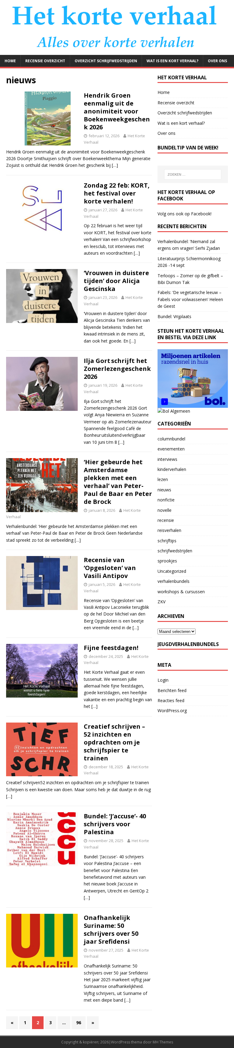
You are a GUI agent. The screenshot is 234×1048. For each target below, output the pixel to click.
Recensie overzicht (45, 60)
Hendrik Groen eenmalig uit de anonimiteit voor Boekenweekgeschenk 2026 (117, 111)
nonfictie (166, 500)
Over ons (217, 60)
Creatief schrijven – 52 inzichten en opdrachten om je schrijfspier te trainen (114, 742)
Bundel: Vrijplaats (174, 316)
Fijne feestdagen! (111, 648)
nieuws (164, 490)
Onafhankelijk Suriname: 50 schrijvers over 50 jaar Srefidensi (111, 929)
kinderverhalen (172, 469)
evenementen (171, 449)
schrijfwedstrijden (175, 551)
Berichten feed (172, 690)
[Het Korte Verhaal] (117, 51)
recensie (166, 520)
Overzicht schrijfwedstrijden (106, 60)
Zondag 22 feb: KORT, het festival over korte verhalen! (117, 193)
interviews (167, 459)
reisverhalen (169, 530)
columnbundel (171, 439)
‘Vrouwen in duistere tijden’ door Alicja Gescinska (116, 281)
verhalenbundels (174, 581)
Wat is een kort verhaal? (172, 60)
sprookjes (167, 561)
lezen (163, 479)
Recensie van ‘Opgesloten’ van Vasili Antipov (110, 568)
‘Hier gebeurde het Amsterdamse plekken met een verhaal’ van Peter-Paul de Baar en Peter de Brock (118, 482)
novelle (165, 510)
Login (163, 680)
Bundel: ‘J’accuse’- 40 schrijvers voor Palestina (115, 824)
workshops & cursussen (181, 591)
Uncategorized (172, 571)
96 (78, 1022)
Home (10, 60)
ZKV (161, 602)
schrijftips (167, 541)
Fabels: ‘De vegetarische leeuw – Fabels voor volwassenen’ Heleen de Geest (190, 299)
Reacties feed (171, 700)
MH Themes (163, 1042)
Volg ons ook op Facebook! (184, 214)
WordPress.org (172, 710)
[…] (115, 165)
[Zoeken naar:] (192, 174)
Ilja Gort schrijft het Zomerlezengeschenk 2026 (117, 369)
